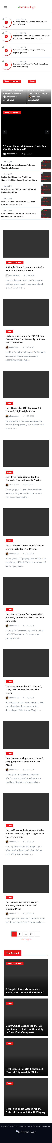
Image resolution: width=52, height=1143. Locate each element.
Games (32, 81)
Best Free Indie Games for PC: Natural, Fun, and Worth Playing (25, 1110)
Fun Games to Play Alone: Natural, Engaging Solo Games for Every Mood (25, 761)
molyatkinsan (12, 96)
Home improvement (12, 81)
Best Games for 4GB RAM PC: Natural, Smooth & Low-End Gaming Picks (22, 905)
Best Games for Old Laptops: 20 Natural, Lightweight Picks (25, 1070)
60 (31, 934)
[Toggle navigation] (5, 7)
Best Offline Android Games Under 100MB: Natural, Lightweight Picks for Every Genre (25, 833)
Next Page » (26, 939)
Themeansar (45, 1126)
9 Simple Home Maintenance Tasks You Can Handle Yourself (13, 90)
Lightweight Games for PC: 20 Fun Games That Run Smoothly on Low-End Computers (18, 180)
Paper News (33, 1126)
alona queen (37, 96)
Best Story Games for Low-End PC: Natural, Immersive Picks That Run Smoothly (25, 617)
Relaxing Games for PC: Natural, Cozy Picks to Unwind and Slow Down (24, 689)
